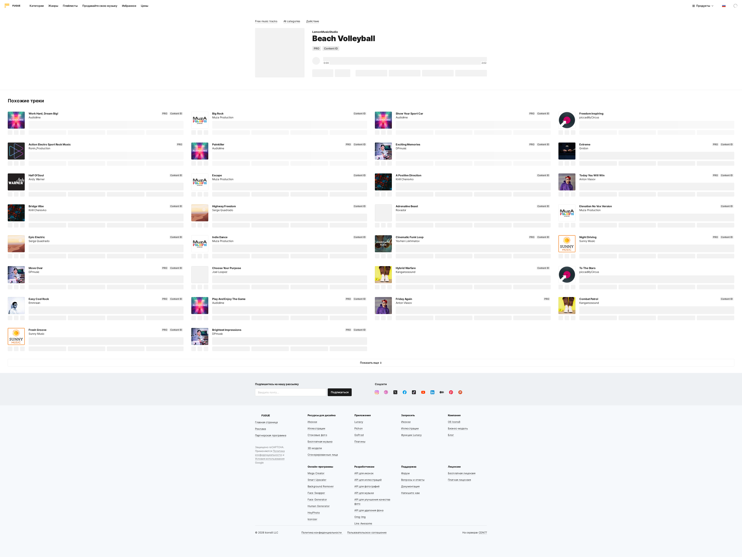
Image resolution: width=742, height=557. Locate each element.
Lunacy (358, 421)
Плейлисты (70, 5)
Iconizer (312, 519)
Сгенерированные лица (323, 454)
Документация (410, 486)
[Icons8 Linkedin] (432, 392)
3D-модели (315, 448)
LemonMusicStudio (325, 31)
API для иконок (364, 473)
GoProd (359, 434)
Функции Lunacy (411, 434)
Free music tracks (266, 21)
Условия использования (269, 458)
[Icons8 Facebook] (404, 392)
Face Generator (317, 499)
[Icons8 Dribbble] (386, 392)
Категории (37, 5)
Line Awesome (363, 523)
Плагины (359, 441)
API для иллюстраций (368, 479)
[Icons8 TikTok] (414, 392)
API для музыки (364, 492)
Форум (405, 473)
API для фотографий (367, 486)
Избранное (129, 5)
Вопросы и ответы (413, 479)
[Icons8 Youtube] (423, 392)
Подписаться (340, 392)
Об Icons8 (454, 421)
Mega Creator (316, 473)
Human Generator (319, 506)
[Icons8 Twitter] (395, 392)
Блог (451, 434)
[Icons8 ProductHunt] (460, 392)
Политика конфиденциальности (322, 532)
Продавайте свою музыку (99, 5)
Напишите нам (410, 492)
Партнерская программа (270, 435)
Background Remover (321, 486)
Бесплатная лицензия (461, 473)
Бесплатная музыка (320, 441)
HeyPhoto (314, 512)
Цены (144, 5)
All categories (291, 21)
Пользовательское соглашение (367, 532)
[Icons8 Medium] (442, 392)
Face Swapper (316, 492)
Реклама (260, 428)
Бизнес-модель (458, 428)
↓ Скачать (323, 73)
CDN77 (483, 532)
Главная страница (266, 422)
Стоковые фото (317, 434)
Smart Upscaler (317, 479)
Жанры (53, 5)
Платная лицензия (459, 479)
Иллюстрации (316, 428)
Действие (312, 21)
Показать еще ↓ (371, 362)
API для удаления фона (368, 510)
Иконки (312, 421)
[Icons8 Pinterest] (451, 392)
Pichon (358, 428)
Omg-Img (360, 516)
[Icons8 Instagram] (377, 392)
